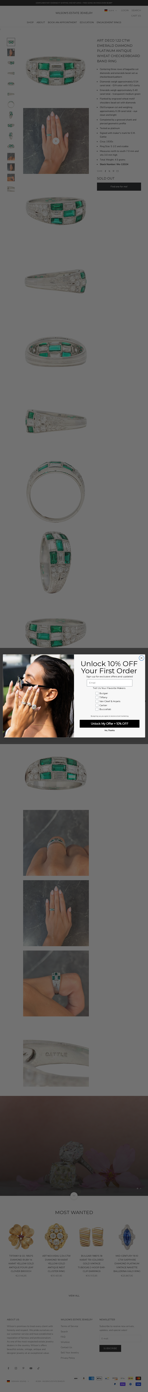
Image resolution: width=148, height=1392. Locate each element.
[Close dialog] (141, 658)
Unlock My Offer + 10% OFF (109, 724)
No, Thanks (110, 730)
